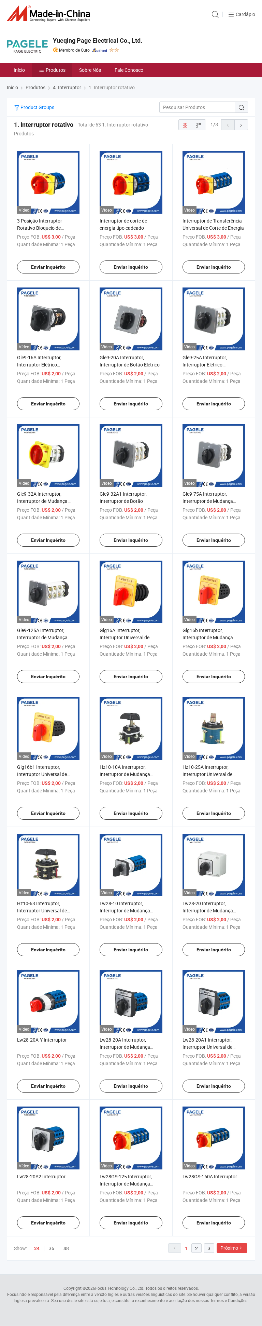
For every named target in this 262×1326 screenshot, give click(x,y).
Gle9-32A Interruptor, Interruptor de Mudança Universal (42, 501)
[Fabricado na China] (50, 13)
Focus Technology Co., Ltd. (119, 1288)
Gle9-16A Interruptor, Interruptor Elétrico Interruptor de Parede (39, 364)
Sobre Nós (90, 70)
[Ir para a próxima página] (241, 125)
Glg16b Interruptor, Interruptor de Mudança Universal (208, 637)
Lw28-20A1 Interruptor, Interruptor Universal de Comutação (207, 1046)
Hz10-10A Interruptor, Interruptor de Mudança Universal (125, 774)
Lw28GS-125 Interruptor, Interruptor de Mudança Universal (126, 1183)
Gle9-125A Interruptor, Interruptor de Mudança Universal (42, 637)
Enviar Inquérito (48, 267)
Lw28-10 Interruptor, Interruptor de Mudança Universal (125, 910)
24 (37, 1248)
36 (51, 1248)
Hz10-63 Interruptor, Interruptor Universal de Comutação (42, 910)
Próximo (229, 1248)
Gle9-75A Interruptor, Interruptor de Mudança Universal (208, 501)
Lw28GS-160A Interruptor (210, 1176)
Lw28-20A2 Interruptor (41, 1176)
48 (66, 1248)
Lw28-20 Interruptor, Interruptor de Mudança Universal (208, 910)
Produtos (56, 70)
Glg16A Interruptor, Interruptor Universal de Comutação (124, 637)
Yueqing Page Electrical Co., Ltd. (97, 40)
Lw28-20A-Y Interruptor (42, 1039)
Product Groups (36, 107)
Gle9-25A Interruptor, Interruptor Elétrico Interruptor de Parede (205, 364)
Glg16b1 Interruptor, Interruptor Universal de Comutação (42, 774)
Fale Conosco (129, 70)
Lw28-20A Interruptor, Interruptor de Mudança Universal (125, 1046)
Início (19, 70)
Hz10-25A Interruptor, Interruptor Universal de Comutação (207, 774)
